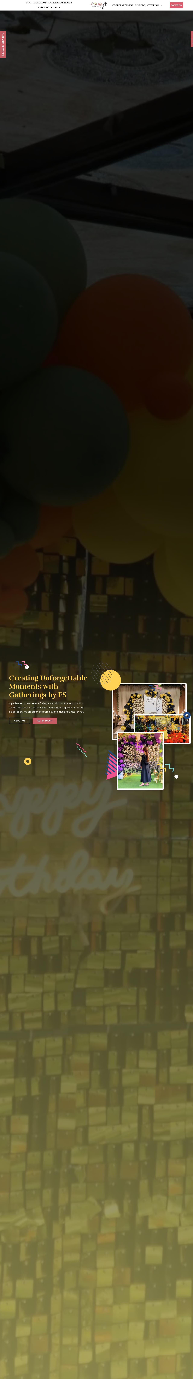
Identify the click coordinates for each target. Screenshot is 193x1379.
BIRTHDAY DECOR (36, 3)
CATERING (153, 5)
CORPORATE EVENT (122, 5)
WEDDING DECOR (47, 7)
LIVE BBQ (140, 5)
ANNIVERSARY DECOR (60, 3)
